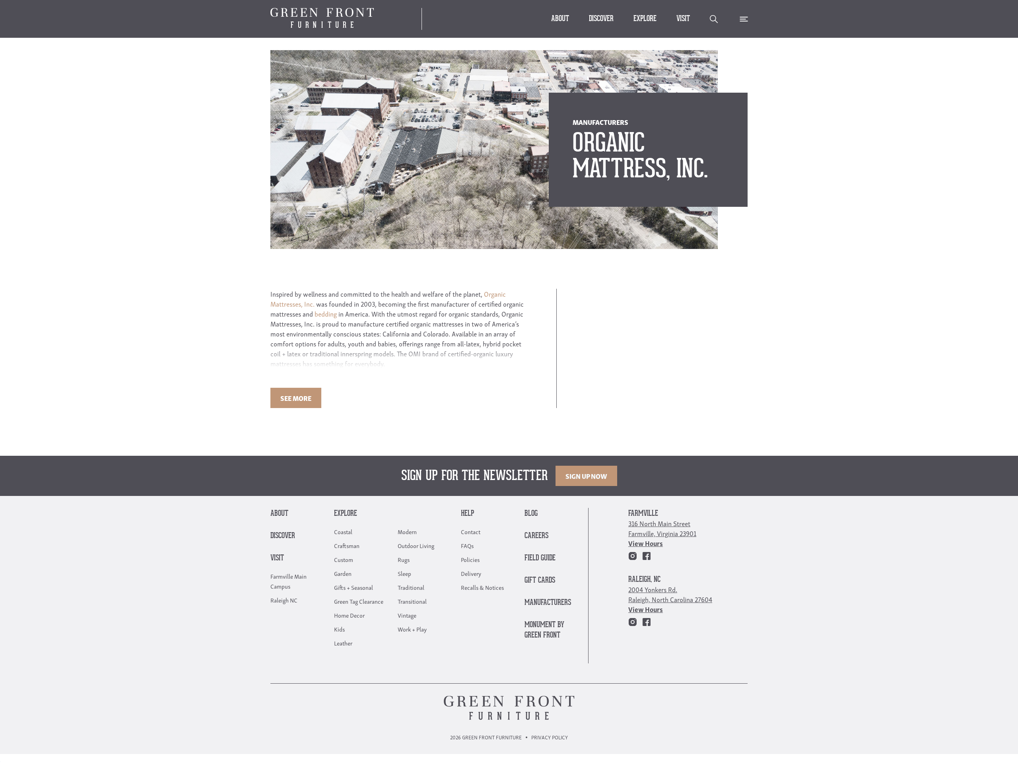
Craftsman (346, 545)
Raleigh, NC (644, 579)
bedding (326, 313)
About (560, 18)
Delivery (471, 573)
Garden (343, 573)
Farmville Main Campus (288, 581)
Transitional (412, 601)
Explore (645, 18)
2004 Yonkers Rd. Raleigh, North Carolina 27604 (670, 594)
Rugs (404, 559)
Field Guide (540, 558)
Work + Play (412, 629)
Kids (339, 629)
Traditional (411, 587)
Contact (470, 531)
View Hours (645, 543)
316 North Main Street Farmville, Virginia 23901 (662, 528)
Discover (601, 18)
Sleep (404, 573)
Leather (343, 642)
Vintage (407, 615)
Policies (470, 559)
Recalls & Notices (482, 587)
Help (467, 513)
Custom (343, 559)
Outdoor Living (416, 545)
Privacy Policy (549, 737)
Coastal (343, 531)
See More (295, 398)
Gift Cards (540, 580)
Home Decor (349, 615)
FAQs (467, 545)
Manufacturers (548, 602)
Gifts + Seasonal (353, 587)
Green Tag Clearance (358, 601)
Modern (407, 531)
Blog (531, 513)
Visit (683, 18)
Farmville (643, 513)
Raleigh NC (283, 600)
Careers (536, 535)
